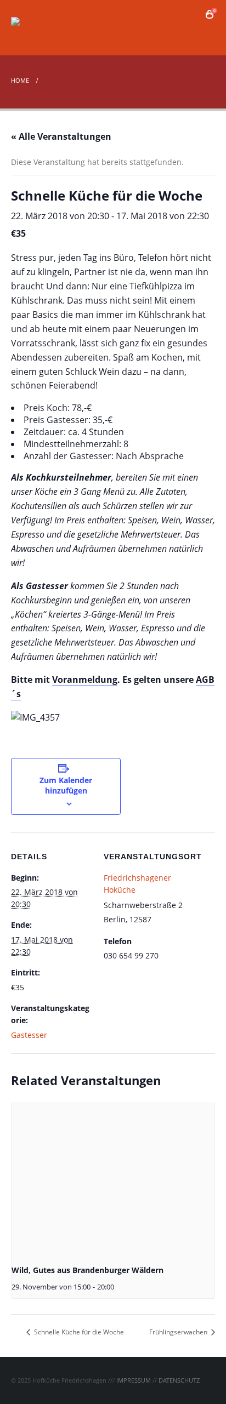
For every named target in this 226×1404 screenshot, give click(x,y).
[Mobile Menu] (205, 34)
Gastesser (29, 1035)
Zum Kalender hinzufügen (65, 785)
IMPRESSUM (133, 1380)
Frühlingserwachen (179, 1332)
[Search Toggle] (193, 14)
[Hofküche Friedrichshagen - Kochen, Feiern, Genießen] (41, 27)
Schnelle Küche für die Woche (78, 1332)
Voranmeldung (84, 680)
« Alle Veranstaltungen (61, 136)
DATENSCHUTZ (179, 1380)
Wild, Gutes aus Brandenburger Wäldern (87, 1270)
